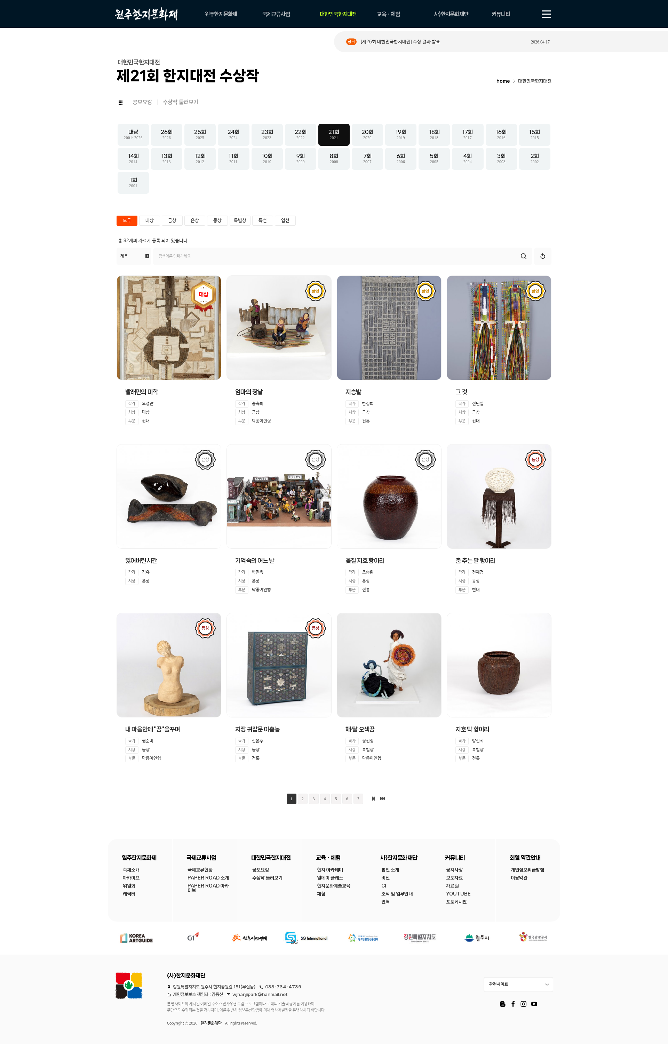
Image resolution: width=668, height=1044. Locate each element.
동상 (217, 220)
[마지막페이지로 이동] (382, 799)
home (503, 81)
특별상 (240, 220)
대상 (149, 220)
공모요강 (142, 102)
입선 (285, 220)
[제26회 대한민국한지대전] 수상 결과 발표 (400, 42)
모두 (127, 220)
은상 (195, 220)
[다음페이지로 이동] (373, 799)
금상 (172, 220)
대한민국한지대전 (534, 81)
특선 (263, 220)
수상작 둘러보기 (180, 102)
